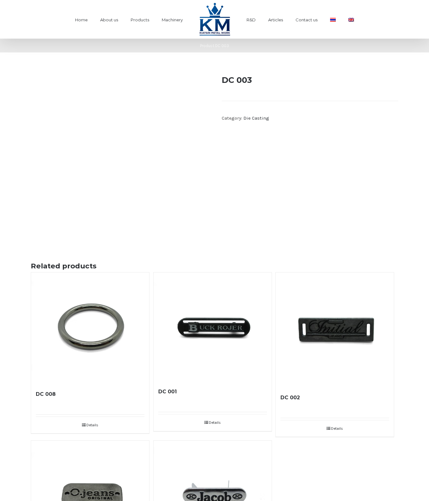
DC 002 (290, 398)
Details (92, 425)
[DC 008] (90, 327)
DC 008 (46, 394)
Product (207, 45)
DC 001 (167, 392)
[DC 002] (335, 329)
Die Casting (256, 118)
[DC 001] (213, 326)
